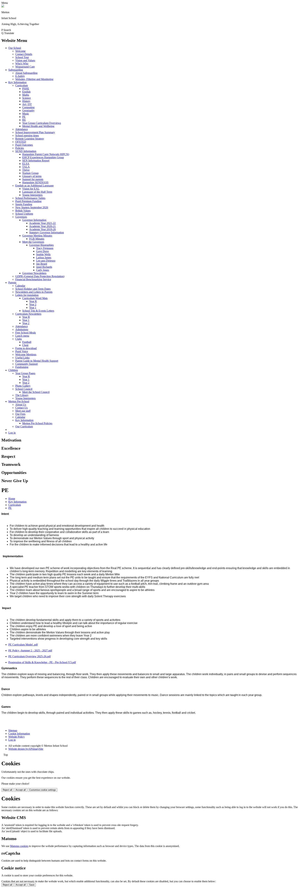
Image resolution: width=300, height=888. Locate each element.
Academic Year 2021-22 (42, 223)
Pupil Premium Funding (28, 201)
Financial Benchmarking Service (33, 279)
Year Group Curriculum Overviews (41, 122)
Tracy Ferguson (44, 248)
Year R (33, 301)
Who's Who (21, 63)
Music (25, 113)
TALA (26, 166)
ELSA (25, 163)
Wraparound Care (25, 66)
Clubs (18, 338)
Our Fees (20, 413)
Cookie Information (19, 733)
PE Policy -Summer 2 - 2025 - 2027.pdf (30, 650)
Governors (21, 216)
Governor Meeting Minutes (37, 235)
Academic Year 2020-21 (42, 226)
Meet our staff (23, 410)
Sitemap (12, 730)
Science (26, 97)
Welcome (20, 51)
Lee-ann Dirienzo (45, 260)
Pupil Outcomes (24, 144)
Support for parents (32, 179)
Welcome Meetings (25, 354)
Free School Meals (25, 332)
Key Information (17, 82)
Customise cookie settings (42, 790)
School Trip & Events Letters (38, 310)
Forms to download (26, 348)
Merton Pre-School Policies (37, 423)
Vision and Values (25, 60)
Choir (25, 345)
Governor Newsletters (34, 273)
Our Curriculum (24, 426)
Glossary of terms (31, 176)
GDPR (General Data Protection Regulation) (39, 276)
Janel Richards (44, 266)
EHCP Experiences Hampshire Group (43, 157)
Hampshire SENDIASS (35, 182)
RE (24, 119)
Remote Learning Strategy (29, 138)
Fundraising (21, 367)
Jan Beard (41, 263)
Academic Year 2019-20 (42, 229)
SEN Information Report (35, 160)
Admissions (21, 329)
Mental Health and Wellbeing (38, 126)
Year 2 (32, 304)
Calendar (20, 285)
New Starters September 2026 (31, 207)
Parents (12, 282)
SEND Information (25, 151)
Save (31, 884)
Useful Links (22, 357)
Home (11, 498)
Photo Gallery (23, 385)
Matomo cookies (19, 846)
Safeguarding (15, 69)
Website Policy (16, 736)
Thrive (26, 169)
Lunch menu (22, 335)
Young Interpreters (32, 194)
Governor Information (34, 219)
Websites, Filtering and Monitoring (34, 79)
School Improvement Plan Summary (35, 132)
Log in (12, 432)
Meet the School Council (35, 392)
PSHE (25, 88)
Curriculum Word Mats (35, 298)
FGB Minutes (36, 238)
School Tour (22, 57)
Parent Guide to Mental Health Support (36, 360)
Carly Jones (42, 270)
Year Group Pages (25, 373)
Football (26, 341)
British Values (23, 210)
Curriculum (21, 85)
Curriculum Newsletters (28, 313)
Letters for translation (27, 295)
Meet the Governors (33, 241)
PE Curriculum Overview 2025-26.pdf (29, 656)
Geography (28, 110)
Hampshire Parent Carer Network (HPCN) (45, 154)
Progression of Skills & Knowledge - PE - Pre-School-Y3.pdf (42, 662)
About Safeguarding (26, 72)
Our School (14, 47)
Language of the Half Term (37, 191)
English (26, 91)
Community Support (26, 363)
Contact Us (21, 407)
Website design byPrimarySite (25, 748)
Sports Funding (23, 204)
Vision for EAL (30, 188)
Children (13, 370)
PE (24, 116)
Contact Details (23, 54)
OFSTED (20, 141)
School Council (23, 388)
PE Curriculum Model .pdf (23, 644)
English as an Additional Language (34, 185)
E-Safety (20, 76)
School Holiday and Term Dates (33, 288)
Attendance (21, 129)
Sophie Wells (43, 254)
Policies (19, 148)
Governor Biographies (41, 245)
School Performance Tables (30, 198)
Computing (28, 107)
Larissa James (43, 257)
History (26, 101)
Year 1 (32, 307)
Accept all (21, 790)
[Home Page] (2, 6)
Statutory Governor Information (46, 232)
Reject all (7, 790)
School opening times (27, 135)
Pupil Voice (21, 351)
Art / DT (27, 104)
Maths (25, 94)
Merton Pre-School (18, 401)
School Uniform (24, 213)
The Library (21, 395)
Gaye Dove (42, 251)
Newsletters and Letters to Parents (33, 291)
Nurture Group (30, 173)
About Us (20, 404)
